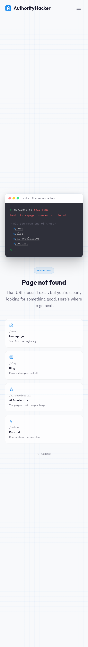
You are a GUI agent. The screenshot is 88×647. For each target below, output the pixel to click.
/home (19, 228)
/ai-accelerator (27, 238)
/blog (19, 233)
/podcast (21, 243)
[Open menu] (78, 8)
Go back (46, 454)
